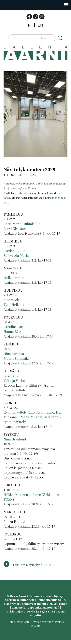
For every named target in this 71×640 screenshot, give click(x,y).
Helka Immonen (16, 277)
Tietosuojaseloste (18, 622)
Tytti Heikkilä (14, 304)
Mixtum (35, 625)
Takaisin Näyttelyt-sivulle (31, 564)
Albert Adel (12, 300)
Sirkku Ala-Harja (16, 255)
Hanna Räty (13, 331)
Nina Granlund (15, 439)
